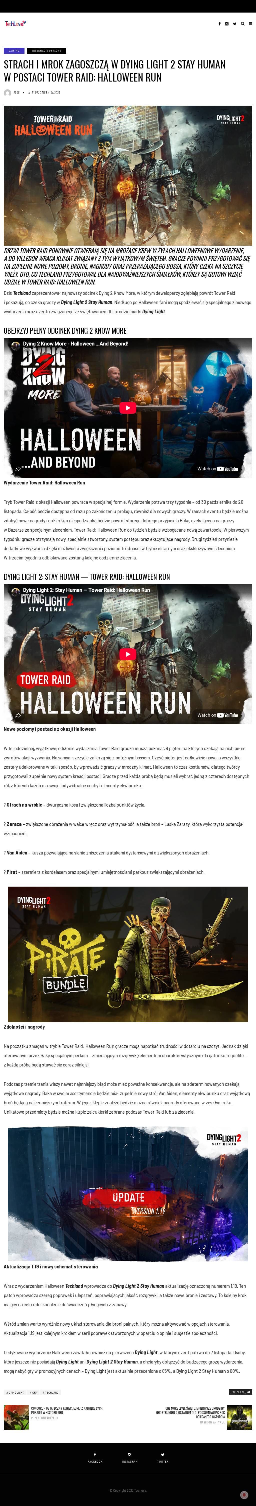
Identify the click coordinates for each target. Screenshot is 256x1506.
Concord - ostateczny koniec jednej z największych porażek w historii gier (66, 1413)
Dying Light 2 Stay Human (201, 1371)
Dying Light (95, 1371)
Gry (34, 1392)
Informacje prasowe (46, 50)
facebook (95, 1461)
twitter (162, 1461)
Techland (51, 1392)
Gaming (14, 50)
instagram (130, 1461)
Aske (17, 93)
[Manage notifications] (244, 1495)
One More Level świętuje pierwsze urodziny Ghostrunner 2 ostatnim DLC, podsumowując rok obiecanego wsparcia (190, 1415)
